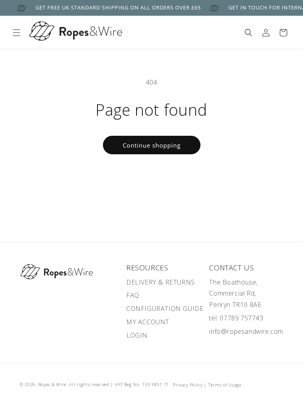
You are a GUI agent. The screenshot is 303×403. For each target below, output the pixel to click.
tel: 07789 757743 (236, 318)
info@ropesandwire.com (246, 331)
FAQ (132, 295)
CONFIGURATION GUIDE (164, 308)
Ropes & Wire (52, 384)
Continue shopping (152, 145)
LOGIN (137, 335)
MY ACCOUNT (147, 322)
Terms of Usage (224, 385)
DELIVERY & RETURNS (160, 282)
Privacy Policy (188, 385)
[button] (16, 32)
